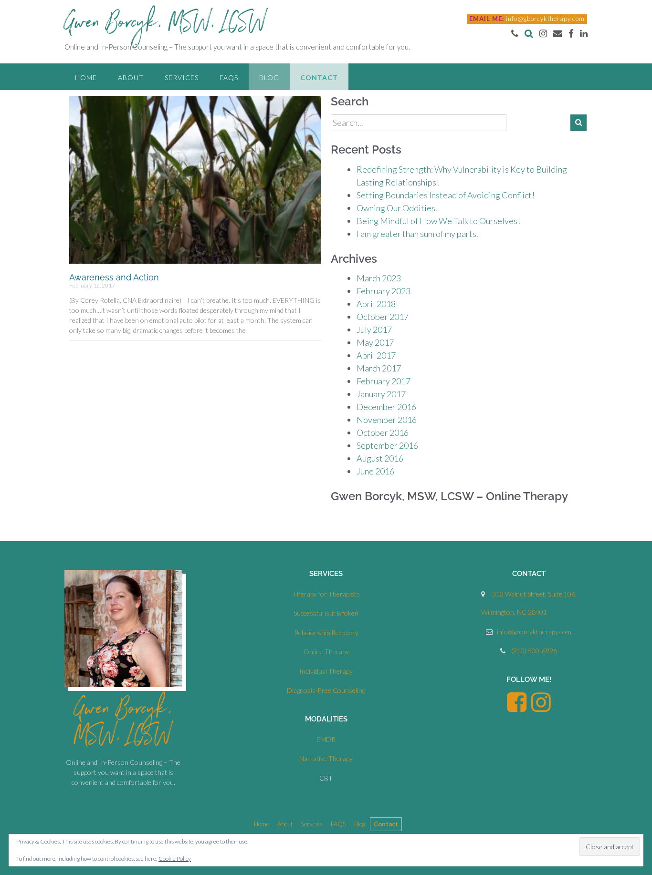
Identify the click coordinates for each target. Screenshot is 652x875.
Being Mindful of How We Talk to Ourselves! (438, 221)
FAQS (229, 77)
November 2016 (387, 419)
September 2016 (387, 445)
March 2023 (379, 278)
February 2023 (383, 291)
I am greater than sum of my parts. (417, 233)
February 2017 (383, 381)
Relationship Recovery (326, 632)
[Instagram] (541, 708)
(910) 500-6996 (534, 651)
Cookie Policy (174, 858)
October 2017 (383, 316)
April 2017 (376, 355)
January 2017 (381, 394)
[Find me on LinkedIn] (584, 33)
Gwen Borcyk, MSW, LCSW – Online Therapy (449, 496)
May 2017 (375, 342)
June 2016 (375, 471)
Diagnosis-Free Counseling (326, 690)
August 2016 (380, 458)
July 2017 (374, 329)
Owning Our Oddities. (397, 208)
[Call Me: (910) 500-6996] (514, 33)
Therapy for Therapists (326, 594)
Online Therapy (326, 652)
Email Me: (486, 18)
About (131, 77)
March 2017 (379, 368)
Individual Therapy (326, 671)
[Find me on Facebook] (571, 33)
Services (182, 77)
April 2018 (376, 304)
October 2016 (383, 432)
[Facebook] (517, 708)
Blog (269, 77)
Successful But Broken (326, 613)
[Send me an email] (557, 33)
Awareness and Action (114, 277)
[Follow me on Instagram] (543, 33)
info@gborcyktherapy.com (545, 18)
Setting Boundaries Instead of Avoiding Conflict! (446, 195)
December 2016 (386, 406)
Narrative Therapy (326, 758)
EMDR (326, 739)
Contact (319, 77)
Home (86, 77)
